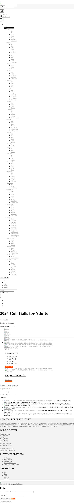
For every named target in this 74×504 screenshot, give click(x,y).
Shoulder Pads (14, 202)
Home (5, 280)
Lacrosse (9, 101)
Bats (12, 134)
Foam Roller (14, 228)
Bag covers (13, 96)
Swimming (9, 171)
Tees (12, 33)
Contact (5, 287)
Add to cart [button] (8, 381)
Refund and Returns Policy (11, 464)
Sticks (12, 104)
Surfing (9, 88)
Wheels (12, 209)
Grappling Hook (15, 117)
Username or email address (8, 492)
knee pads (13, 77)
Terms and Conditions (10, 463)
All (7, 320)
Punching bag (14, 253)
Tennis (8, 42)
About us (6, 285)
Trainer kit (13, 75)
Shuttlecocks (14, 188)
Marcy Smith (14, 230)
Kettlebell (13, 220)
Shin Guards (14, 62)
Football (9, 119)
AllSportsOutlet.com (16, 484)
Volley (8, 70)
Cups (12, 85)
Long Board (14, 215)
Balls (12, 31)
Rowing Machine (15, 235)
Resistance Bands (15, 236)
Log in (13, 498)
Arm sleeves (14, 78)
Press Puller (13, 214)
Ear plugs (13, 179)
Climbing (9, 109)
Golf (8, 29)
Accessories (14, 41)
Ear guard (13, 145)
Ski (11, 261)
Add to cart (9, 366)
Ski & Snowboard (11, 259)
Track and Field (11, 254)
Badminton (10, 183)
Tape (12, 83)
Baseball (9, 132)
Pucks (12, 192)
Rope (12, 112)
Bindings (13, 271)
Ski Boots (13, 266)
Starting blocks (14, 258)
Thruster (13, 93)
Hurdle (12, 256)
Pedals (12, 241)
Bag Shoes (13, 39)
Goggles (13, 178)
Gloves (12, 37)
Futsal (8, 54)
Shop (5, 282)
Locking (13, 116)
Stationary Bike (14, 233)
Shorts (12, 240)
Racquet (13, 186)
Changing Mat (14, 99)
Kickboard (13, 181)
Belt (12, 111)
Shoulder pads (14, 129)
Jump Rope (13, 227)
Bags (12, 34)
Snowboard (13, 274)
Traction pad (14, 98)
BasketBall (10, 161)
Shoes (12, 36)
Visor (12, 122)
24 (5, 320)
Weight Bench (14, 232)
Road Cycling (10, 238)
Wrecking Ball (14, 251)
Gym (8, 217)
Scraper (12, 91)
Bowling (9, 80)
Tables (12, 158)
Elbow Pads (14, 201)
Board (12, 205)
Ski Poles (13, 264)
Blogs (5, 284)
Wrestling (9, 143)
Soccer (8, 64)
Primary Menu (4, 277)
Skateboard (10, 204)
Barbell (12, 219)
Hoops (12, 170)
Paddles (13, 152)
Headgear (13, 250)
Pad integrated (14, 130)
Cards (12, 168)
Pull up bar (13, 225)
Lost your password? (6, 501)
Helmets (13, 108)
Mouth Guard (14, 127)
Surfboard (13, 95)
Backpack (13, 272)
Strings (12, 50)
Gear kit (13, 114)
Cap (12, 173)
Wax (12, 90)
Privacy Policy (8, 461)
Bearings (13, 212)
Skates (12, 197)
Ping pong (9, 153)
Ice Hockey (10, 189)
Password (3, 495)
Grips (12, 47)
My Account (7, 458)
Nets (12, 155)
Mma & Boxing (11, 246)
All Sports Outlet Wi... (11, 348)
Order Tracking (8, 459)
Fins (12, 174)
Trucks (12, 207)
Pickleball (9, 147)
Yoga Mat (13, 222)
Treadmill (13, 223)
